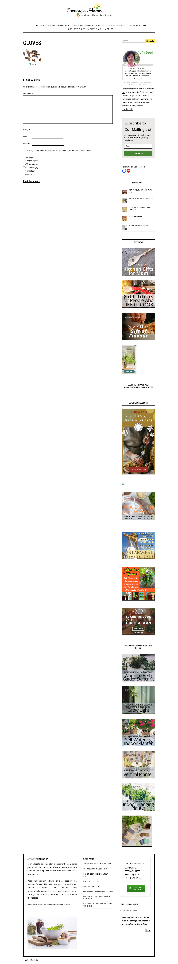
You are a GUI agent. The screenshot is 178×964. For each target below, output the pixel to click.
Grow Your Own (137, 25)
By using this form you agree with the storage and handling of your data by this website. (31, 166)
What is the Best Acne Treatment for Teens (98, 891)
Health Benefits (116, 25)
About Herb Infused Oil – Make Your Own (97, 864)
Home (39, 25)
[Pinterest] (128, 171)
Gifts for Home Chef (136, 216)
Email (26, 136)
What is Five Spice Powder (91, 881)
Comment (28, 93)
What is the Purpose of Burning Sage (141, 199)
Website (26, 143)
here (68, 904)
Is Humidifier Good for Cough (139, 225)
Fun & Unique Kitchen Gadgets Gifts (95, 869)
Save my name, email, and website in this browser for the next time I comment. (59, 150)
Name (26, 129)
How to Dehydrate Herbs (91, 886)
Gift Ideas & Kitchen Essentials (84, 29)
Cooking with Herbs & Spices (89, 25)
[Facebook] (124, 171)
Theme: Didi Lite (30, 960)
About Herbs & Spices (59, 25)
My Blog (109, 29)
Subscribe (138, 153)
